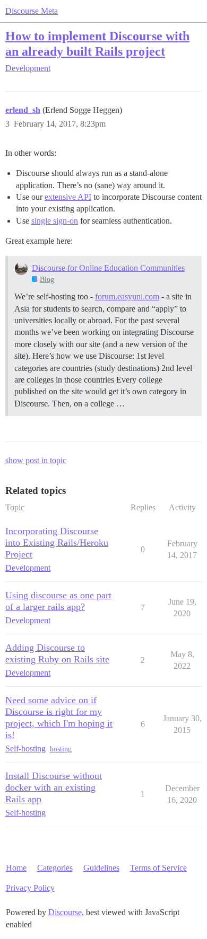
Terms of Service (158, 867)
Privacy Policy (30, 887)
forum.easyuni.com (127, 296)
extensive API (68, 196)
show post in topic (35, 460)
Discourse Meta (31, 10)
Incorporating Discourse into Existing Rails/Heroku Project (56, 543)
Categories (55, 867)
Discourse (65, 912)
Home (16, 867)
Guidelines (101, 867)
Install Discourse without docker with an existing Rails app (53, 787)
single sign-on (54, 220)
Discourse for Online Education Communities (108, 267)
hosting (61, 749)
